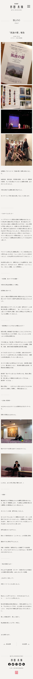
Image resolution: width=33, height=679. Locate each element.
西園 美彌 (16, 10)
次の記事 (24, 644)
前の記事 (8, 644)
